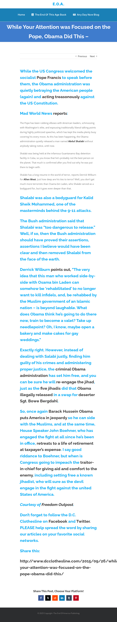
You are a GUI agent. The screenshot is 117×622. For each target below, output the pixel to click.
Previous (82, 56)
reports (60, 113)
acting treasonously (61, 96)
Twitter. (83, 521)
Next (92, 56)
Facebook (58, 521)
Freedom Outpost (57, 504)
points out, (61, 269)
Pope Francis (49, 77)
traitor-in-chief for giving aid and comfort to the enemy (58, 468)
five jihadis (50, 388)
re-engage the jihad (75, 382)
